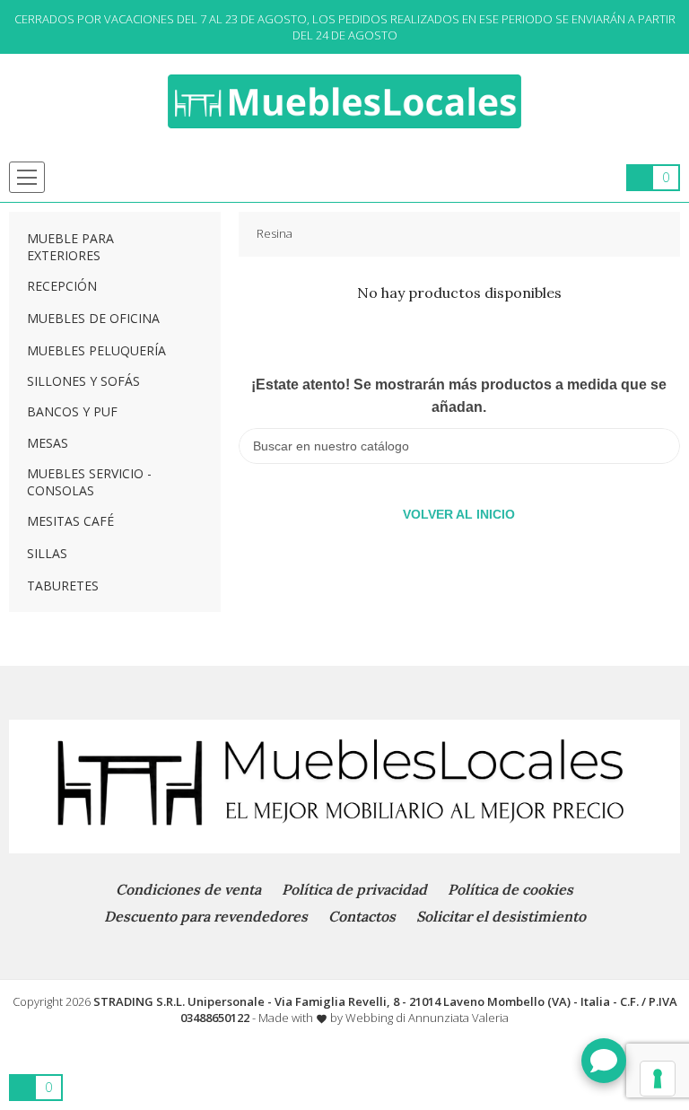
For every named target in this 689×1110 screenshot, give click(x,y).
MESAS (47, 442)
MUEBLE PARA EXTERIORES (70, 247)
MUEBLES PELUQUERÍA (96, 350)
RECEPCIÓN (62, 285)
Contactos (362, 916)
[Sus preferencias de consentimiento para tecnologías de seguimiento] (658, 1079)
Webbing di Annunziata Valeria (427, 1017)
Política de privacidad (354, 889)
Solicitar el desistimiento (501, 916)
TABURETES (63, 585)
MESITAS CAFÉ (70, 520)
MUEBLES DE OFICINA (93, 318)
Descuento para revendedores (206, 916)
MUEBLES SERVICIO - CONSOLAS (89, 482)
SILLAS (47, 553)
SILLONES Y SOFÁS (83, 380)
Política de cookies (510, 889)
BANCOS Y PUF (72, 411)
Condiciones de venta (188, 889)
